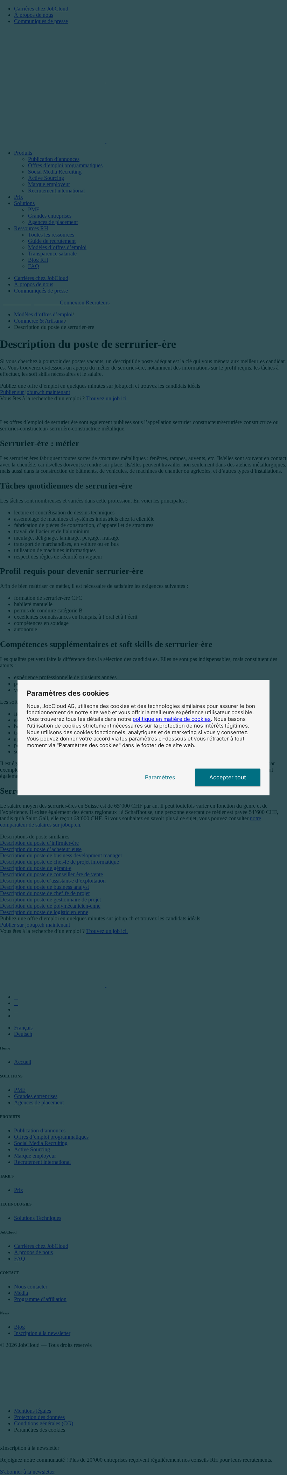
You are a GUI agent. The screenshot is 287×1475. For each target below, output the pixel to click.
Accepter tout (227, 777)
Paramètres (160, 777)
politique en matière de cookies (172, 719)
